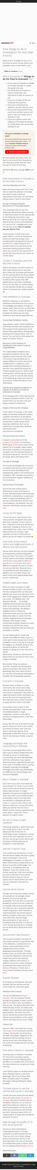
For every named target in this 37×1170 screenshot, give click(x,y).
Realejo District (27, 1146)
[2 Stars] (5, 169)
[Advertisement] (18, 22)
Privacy (21, 1166)
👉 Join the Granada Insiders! (17, 152)
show (20, 71)
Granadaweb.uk (25, 1164)
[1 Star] (3, 169)
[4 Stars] (8, 169)
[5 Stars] (9, 169)
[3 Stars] (6, 169)
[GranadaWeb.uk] (7, 43)
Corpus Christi (11, 1031)
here (4, 508)
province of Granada (11, 442)
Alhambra (9, 244)
